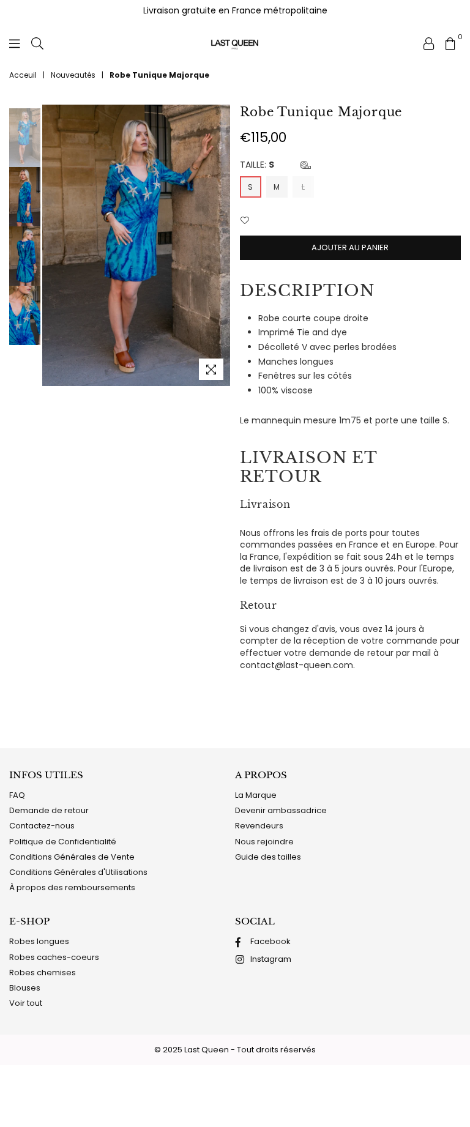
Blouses (24, 988)
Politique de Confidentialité (62, 841)
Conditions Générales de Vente (72, 857)
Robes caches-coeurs (54, 957)
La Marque (256, 795)
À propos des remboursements (72, 887)
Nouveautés (73, 75)
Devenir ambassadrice (281, 810)
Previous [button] (53, 245)
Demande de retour (49, 810)
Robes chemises (42, 972)
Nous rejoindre (264, 841)
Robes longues (39, 941)
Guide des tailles (268, 857)
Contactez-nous (42, 825)
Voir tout (25, 1003)
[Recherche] (37, 43)
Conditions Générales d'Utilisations (78, 872)
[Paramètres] (429, 43)
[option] (136, 246)
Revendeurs (259, 825)
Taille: (257, 165)
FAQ (17, 795)
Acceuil (23, 75)
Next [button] (220, 245)
